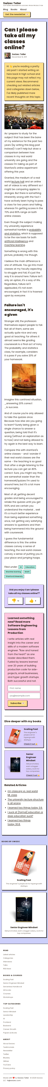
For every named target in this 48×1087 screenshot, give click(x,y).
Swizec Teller (23, 4)
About (23, 9)
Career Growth (9, 1029)
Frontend (7, 1022)
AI (21, 567)
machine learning (14, 245)
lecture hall (17, 181)
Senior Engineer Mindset (13, 983)
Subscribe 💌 (17, 703)
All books (7, 990)
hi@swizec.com (14, 1080)
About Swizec (9, 1043)
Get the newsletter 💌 (17, 14)
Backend (7, 1025)
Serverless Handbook (12, 986)
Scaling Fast (8, 979)
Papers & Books (10, 1032)
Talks (5, 965)
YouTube (7, 1064)
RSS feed (7, 968)
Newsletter (8, 1050)
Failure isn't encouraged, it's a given (18, 310)
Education (30, 567)
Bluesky (6, 1057)
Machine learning (13, 571)
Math (27, 571)
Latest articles (9, 954)
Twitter (6, 1054)
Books (14, 9)
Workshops (8, 997)
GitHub (6, 1061)
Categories (8, 958)
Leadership (8, 1015)
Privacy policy (9, 1068)
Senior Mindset (9, 1011)
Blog (5, 9)
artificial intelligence (16, 241)
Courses (7, 993)
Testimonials (8, 1047)
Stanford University (14, 576)
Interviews (7, 961)
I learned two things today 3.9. (25, 807)
